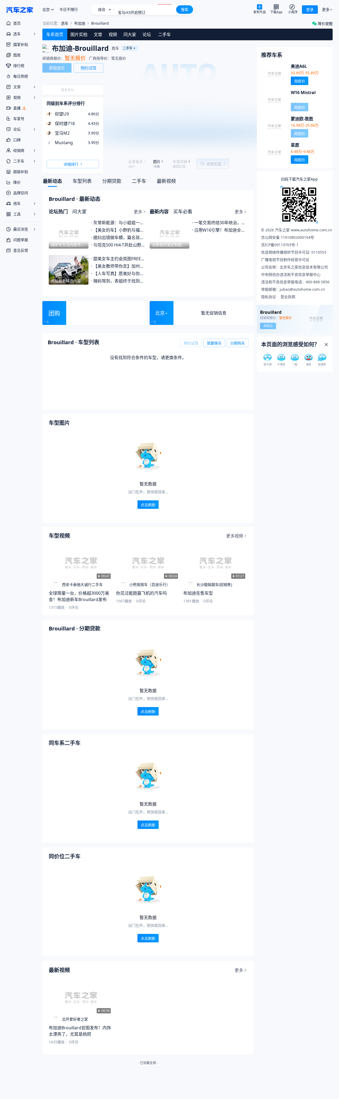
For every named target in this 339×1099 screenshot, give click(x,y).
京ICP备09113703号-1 (279, 244)
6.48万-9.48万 (302, 151)
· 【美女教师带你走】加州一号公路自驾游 (118, 266)
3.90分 (93, 132)
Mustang (64, 142)
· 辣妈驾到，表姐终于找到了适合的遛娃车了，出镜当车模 (118, 281)
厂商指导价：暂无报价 (107, 58)
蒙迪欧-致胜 (302, 119)
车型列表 (82, 181)
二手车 (139, 181)
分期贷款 (111, 181)
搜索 (184, 9)
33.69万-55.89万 (305, 72)
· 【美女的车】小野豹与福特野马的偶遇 (118, 230)
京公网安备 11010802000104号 (287, 237)
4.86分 (93, 113)
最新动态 (52, 181)
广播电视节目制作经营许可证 (285, 259)
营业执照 (287, 296)
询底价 (299, 80)
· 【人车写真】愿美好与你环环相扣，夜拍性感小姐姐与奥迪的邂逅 (118, 273)
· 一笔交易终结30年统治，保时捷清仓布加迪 (219, 223)
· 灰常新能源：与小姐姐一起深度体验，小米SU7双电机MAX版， (118, 223)
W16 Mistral (303, 92)
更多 (138, 212)
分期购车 (237, 343)
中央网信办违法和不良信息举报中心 (290, 274)
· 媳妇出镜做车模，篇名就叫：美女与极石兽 (118, 237)
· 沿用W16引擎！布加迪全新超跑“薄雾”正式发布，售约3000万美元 (219, 230)
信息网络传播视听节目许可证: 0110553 (293, 252)
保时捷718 (65, 123)
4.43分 (93, 123)
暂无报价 (75, 58)
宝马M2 (62, 133)
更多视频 (234, 536)
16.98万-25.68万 (305, 125)
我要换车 (214, 343)
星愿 (295, 145)
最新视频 (166, 181)
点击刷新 (148, 504)
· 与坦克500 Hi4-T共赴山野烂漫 (118, 245)
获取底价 (57, 67)
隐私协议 (268, 296)
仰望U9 (62, 114)
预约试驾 (88, 67)
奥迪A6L (299, 66)
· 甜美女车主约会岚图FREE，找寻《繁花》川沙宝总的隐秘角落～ (118, 259)
